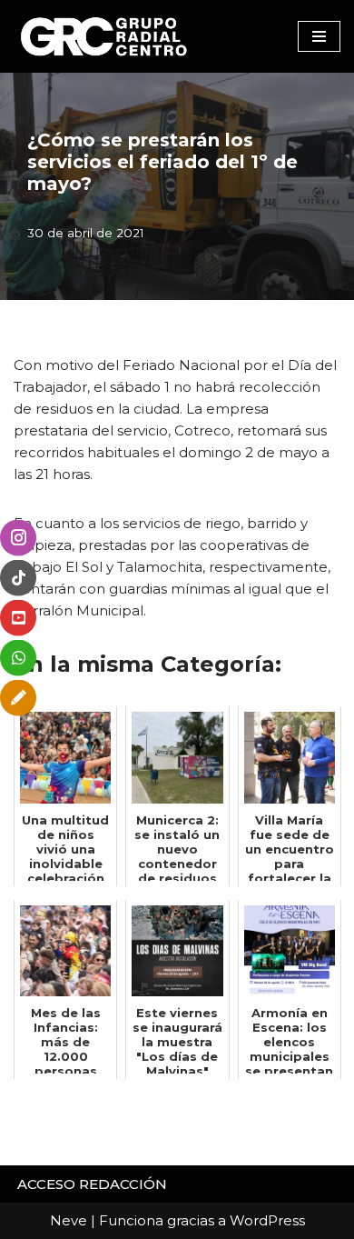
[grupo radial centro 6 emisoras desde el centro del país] (104, 36)
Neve (68, 1220)
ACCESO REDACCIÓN (92, 1184)
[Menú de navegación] (319, 36)
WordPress (267, 1220)
